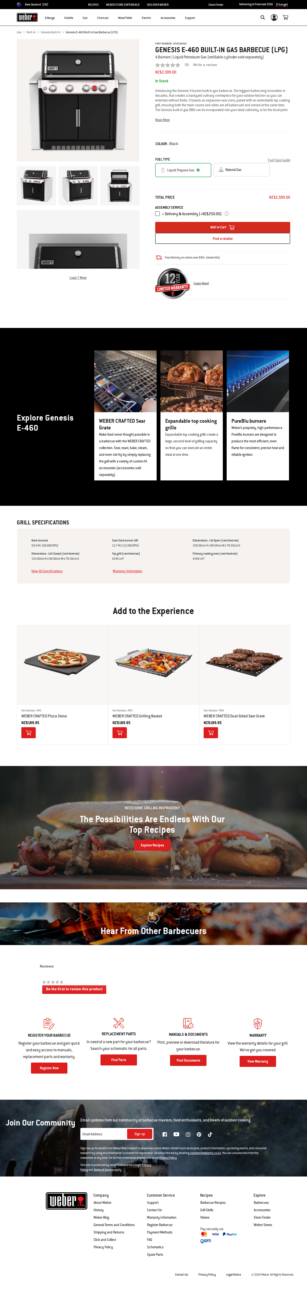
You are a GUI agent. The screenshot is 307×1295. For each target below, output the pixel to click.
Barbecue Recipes (213, 1202)
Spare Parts (155, 1254)
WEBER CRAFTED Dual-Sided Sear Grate (234, 716)
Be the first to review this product (76, 990)
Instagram (188, 1134)
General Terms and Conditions (114, 1225)
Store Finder (215, 5)
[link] (174, 65)
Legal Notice (233, 1275)
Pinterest (199, 1134)
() (201, 283)
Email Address (92, 1134)
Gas (19, 32)
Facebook (165, 1134)
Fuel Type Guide (279, 160)
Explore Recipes (152, 845)
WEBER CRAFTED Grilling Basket (137, 716)
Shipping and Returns (109, 1232)
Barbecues (261, 1202)
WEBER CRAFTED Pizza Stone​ (44, 716)
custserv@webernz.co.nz (205, 1153)
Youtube (176, 1134)
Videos (205, 1217)
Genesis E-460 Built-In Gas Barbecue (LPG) (92, 32)
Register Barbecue (159, 1225)
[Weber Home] (27, 17)
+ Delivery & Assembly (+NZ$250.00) (192, 213)
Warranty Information (127, 571)
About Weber (102, 1202)
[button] (57, 17)
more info (213, 257)
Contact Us (154, 1210)
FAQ (149, 1240)
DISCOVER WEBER (158, 5)
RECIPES (93, 5)
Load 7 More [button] (78, 278)
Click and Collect (105, 1240)
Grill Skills (206, 1210)
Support (153, 1202)
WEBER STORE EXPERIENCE (123, 5)
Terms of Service (104, 1170)
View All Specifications (47, 571)
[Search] (263, 17)
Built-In (31, 32)
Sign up (139, 1134)
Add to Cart (218, 227)
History (99, 1210)
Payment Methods (159, 1232)
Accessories (262, 1210)
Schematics (155, 1247)
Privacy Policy (168, 1158)
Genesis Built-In (50, 32)
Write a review (205, 65)
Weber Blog (101, 1217)
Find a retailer (223, 238)
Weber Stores (263, 1225)
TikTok (210, 1134)
